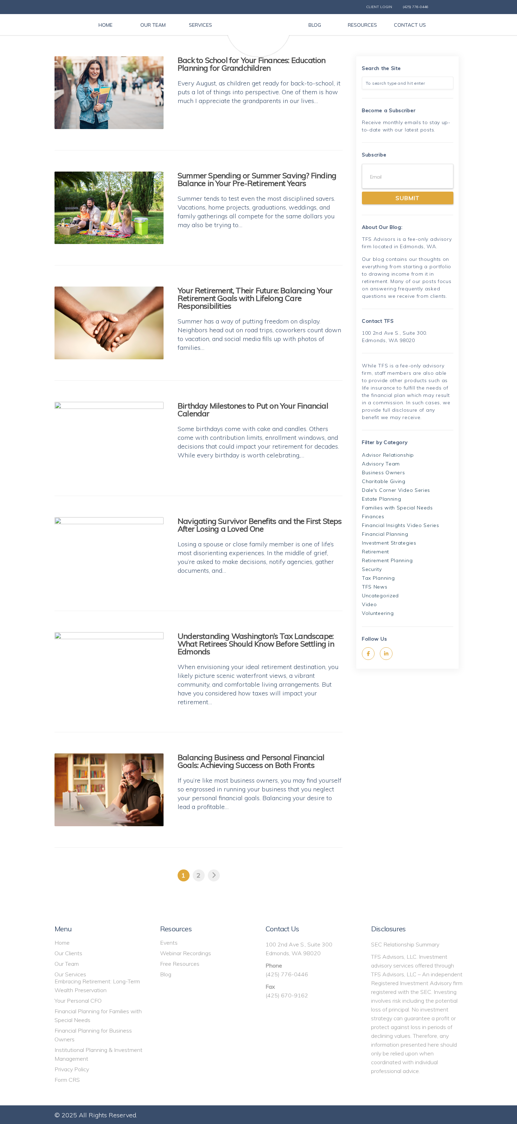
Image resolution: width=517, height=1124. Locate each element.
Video (369, 604)
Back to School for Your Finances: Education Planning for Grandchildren (252, 64)
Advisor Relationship (388, 455)
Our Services (70, 974)
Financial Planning (385, 534)
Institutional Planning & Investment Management (98, 1054)
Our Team (67, 963)
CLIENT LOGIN (379, 7)
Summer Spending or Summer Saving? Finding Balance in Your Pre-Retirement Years (257, 179)
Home (62, 942)
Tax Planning (378, 578)
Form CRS (67, 1079)
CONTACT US (410, 25)
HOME (105, 25)
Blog (165, 974)
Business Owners (383, 472)
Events (169, 942)
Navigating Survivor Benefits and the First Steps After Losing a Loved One (260, 525)
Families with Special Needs (397, 508)
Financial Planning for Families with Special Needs (98, 1015)
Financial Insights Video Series (400, 525)
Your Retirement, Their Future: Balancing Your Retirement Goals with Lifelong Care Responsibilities (255, 298)
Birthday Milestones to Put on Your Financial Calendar (253, 409)
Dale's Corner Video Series (396, 490)
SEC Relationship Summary (405, 944)
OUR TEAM (153, 25)
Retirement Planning (387, 560)
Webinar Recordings (185, 953)
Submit (408, 197)
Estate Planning (381, 499)
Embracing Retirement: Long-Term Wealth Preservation (97, 986)
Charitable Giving (384, 481)
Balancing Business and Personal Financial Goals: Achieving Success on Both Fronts (251, 761)
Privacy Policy (72, 1069)
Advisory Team (381, 464)
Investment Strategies (389, 543)
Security (372, 569)
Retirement (375, 551)
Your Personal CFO (78, 1000)
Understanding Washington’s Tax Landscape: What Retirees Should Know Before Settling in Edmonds (256, 643)
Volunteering (378, 613)
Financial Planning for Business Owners (93, 1035)
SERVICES (200, 25)
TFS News (375, 587)
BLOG (314, 25)
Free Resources (179, 963)
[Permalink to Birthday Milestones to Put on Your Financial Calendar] (109, 438)
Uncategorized (380, 595)
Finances (373, 516)
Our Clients (68, 953)
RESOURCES (362, 25)
